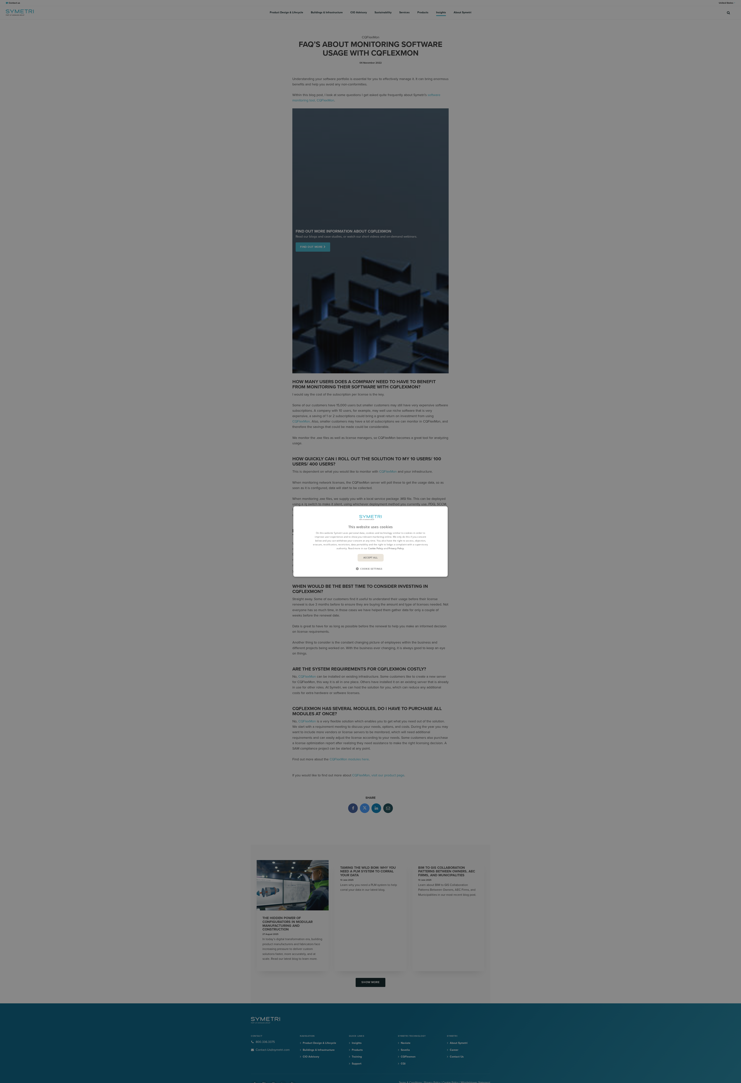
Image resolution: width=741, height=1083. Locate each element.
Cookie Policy (375, 548)
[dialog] (370, 541)
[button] (370, 568)
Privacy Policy (396, 548)
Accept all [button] (370, 557)
